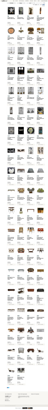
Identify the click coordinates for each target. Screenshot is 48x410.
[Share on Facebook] (7, 387)
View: (34, 4)
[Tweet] (8, 387)
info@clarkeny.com (8, 400)
